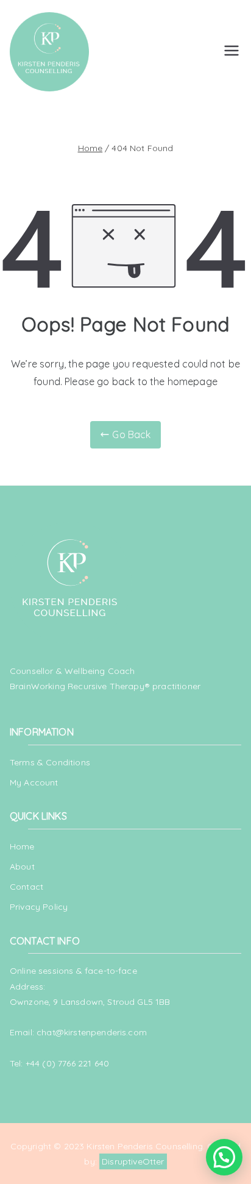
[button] (224, 1157)
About (22, 866)
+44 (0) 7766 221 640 (67, 1063)
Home (22, 846)
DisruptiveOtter (133, 1161)
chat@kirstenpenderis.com (92, 1032)
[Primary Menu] (231, 52)
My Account (34, 782)
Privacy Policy (39, 906)
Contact (26, 886)
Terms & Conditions (50, 762)
